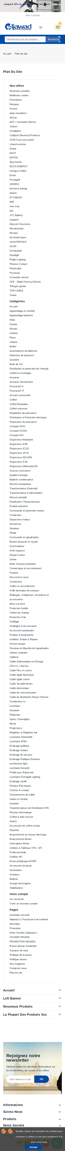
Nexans (14, 233)
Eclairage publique (19, 745)
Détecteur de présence (22, 355)
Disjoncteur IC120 (19, 448)
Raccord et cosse (19, 577)
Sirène (13, 559)
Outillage (14, 621)
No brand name (18, 237)
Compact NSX (17, 426)
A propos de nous (19, 950)
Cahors (14, 126)
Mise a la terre (17, 603)
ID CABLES (16, 197)
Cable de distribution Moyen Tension (29, 697)
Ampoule (14, 710)
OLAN (13, 246)
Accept (33, 1147)
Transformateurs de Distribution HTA (29, 808)
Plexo (13, 337)
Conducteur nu (17, 701)
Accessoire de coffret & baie (25, 825)
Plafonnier (15, 714)
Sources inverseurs (20, 470)
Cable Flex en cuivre (21, 670)
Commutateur (17, 546)
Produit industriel (18, 506)
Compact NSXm (18, 430)
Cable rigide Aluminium (22, 674)
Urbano (14, 342)
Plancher (14, 830)
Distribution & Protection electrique (28, 417)
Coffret (13, 399)
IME (12, 201)
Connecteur (16, 581)
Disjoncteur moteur (20, 519)
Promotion (15, 928)
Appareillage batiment (21, 315)
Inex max (15, 206)
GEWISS (14, 184)
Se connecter (17, 899)
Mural (13, 723)
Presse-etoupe (17, 643)
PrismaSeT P (17, 390)
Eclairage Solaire (19, 750)
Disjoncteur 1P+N (19, 453)
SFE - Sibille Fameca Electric (25, 281)
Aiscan (13, 117)
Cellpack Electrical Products (25, 135)
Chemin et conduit (19, 790)
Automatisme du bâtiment (23, 350)
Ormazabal (16, 250)
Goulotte (14, 803)
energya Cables (18, 170)
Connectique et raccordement (25, 568)
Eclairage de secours (21, 754)
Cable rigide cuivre (20, 679)
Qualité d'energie (19, 475)
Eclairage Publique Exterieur (25, 759)
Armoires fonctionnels (21, 382)
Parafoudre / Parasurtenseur (25, 501)
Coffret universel (18, 408)
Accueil (14, 306)
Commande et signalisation (24, 537)
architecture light (18, 763)
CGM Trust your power (22, 139)
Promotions (16, 99)
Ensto (13, 175)
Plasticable (15, 268)
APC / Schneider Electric (23, 122)
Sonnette (14, 359)
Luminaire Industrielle (21, 737)
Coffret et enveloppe (20, 373)
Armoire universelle (20, 395)
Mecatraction (17, 228)
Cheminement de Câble (22, 794)
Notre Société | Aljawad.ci (23, 932)
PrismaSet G (17, 386)
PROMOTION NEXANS (23, 941)
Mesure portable (18, 497)
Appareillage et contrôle (22, 311)
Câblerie (14, 657)
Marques (14, 104)
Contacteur (15, 515)
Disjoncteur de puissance (23, 421)
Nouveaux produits (20, 91)
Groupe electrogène (20, 883)
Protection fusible (19, 608)
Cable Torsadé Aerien (21, 683)
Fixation (14, 572)
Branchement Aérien (20, 839)
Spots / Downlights (20, 719)
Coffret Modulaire (19, 404)
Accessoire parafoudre (22, 630)
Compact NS (17, 435)
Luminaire (15, 706)
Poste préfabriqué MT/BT (23, 861)
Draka (13, 148)
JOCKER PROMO (20, 937)
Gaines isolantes (19, 652)
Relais (13, 532)
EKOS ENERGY (18, 166)
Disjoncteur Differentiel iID (24, 466)
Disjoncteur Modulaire (21, 439)
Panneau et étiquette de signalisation (29, 648)
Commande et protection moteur (27, 510)
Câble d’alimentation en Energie (26, 661)
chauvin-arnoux (18, 144)
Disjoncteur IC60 (19, 444)
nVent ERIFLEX (18, 241)
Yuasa (13, 295)
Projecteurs (16, 728)
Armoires (14, 377)
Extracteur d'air (18, 617)
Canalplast (15, 130)
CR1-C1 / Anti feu (19, 666)
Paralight (14, 255)
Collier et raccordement (22, 586)
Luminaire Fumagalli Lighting (25, 777)
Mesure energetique (20, 484)
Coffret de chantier (20, 612)
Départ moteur (17, 555)
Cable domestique (19, 688)
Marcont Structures (20, 224)
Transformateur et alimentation (26, 492)
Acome (13, 108)
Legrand (14, 219)
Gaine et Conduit (19, 799)
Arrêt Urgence (17, 550)
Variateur (14, 528)
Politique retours (18, 959)
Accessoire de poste (21, 865)
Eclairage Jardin (18, 781)
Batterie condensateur (21, 479)
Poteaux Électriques (20, 785)
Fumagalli (15, 179)
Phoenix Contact (18, 264)
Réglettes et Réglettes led (23, 732)
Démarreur (15, 524)
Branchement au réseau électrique (28, 834)
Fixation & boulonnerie (21, 635)
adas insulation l (18, 113)
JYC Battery (16, 215)
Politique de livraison (21, 955)
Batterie (14, 879)
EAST (13, 153)
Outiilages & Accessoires (23, 626)
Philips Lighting (18, 259)
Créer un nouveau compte (24, 903)
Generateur (16, 870)
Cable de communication (23, 692)
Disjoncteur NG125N (21, 457)
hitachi (13, 193)
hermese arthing (18, 188)
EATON (14, 157)
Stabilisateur (16, 887)
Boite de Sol (16, 364)
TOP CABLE (16, 290)
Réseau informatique (21, 812)
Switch (13, 821)
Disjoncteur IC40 (19, 461)
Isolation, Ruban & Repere (24, 639)
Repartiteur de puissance (23, 413)
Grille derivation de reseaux (24, 590)
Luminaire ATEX (18, 741)
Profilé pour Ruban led (21, 772)
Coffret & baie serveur (21, 816)
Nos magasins (17, 963)
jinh (11, 210)
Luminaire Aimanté (20, 768)
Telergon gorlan (18, 286)
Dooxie (13, 324)
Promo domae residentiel (23, 946)
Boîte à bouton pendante (23, 564)
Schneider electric (19, 277)
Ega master (16, 162)
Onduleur (14, 874)
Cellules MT (16, 856)
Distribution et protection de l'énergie (29, 368)
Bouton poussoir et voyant (24, 541)
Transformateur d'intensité (24, 488)
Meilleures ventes (19, 95)
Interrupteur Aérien (20, 843)
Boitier (13, 346)
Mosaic (14, 328)
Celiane (14, 333)
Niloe (12, 319)
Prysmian (15, 273)
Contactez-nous (18, 968)
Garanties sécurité (19, 915)
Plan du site (16, 972)
